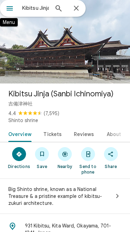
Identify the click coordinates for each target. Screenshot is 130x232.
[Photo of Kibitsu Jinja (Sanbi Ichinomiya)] (65, 41)
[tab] (18, 133)
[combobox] (35, 8)
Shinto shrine (23, 120)
